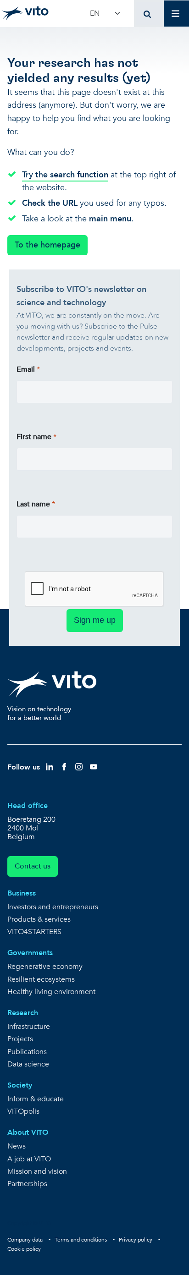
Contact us (32, 866)
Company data (25, 1239)
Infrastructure (28, 1026)
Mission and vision (37, 1171)
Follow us (23, 767)
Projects (20, 1039)
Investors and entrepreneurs (52, 907)
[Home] (25, 13)
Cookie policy (24, 1249)
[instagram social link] (79, 766)
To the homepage (47, 245)
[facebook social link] (64, 766)
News (16, 1146)
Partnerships (27, 1184)
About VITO (27, 1132)
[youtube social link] (93, 766)
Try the (65, 175)
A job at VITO (29, 1159)
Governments (30, 953)
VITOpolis (23, 1111)
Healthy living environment (51, 992)
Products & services (39, 919)
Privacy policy (135, 1239)
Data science (28, 1064)
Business (21, 893)
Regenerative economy (45, 966)
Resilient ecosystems (41, 979)
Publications (27, 1052)
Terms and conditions (81, 1239)
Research (22, 1013)
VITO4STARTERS (34, 932)
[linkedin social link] (49, 766)
